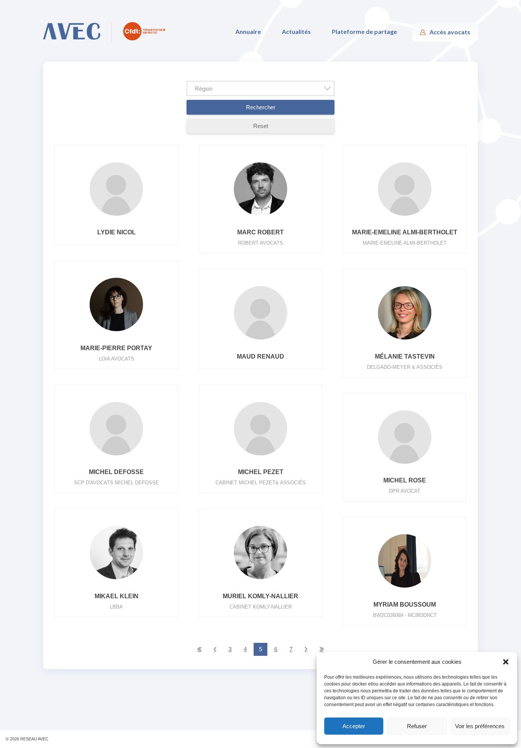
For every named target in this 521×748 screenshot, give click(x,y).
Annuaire (248, 31)
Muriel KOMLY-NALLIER (260, 596)
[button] (506, 662)
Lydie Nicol (116, 232)
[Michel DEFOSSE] (116, 455)
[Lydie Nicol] (116, 215)
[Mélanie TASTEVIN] (404, 339)
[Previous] (215, 649)
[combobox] (261, 88)
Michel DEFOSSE (116, 472)
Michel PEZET (260, 472)
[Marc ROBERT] (260, 215)
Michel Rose (404, 480)
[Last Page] (321, 649)
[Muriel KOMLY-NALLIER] (260, 579)
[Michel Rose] (404, 463)
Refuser (417, 726)
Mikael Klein (116, 596)
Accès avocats (449, 31)
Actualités (296, 31)
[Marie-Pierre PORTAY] (116, 331)
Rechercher (260, 107)
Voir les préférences (480, 726)
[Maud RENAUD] (260, 339)
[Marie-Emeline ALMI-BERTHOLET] (404, 215)
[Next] (306, 649)
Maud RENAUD (260, 356)
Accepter (354, 726)
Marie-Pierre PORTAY (116, 348)
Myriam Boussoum (404, 604)
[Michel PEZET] (260, 455)
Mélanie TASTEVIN (405, 356)
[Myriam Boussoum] (404, 587)
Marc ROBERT (260, 232)
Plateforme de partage (364, 31)
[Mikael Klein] (116, 579)
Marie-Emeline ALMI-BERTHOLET (404, 232)
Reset (260, 126)
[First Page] (199, 649)
